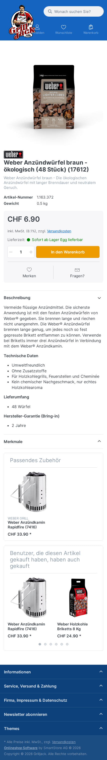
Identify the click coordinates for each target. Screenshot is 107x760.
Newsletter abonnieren (25, 714)
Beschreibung (17, 297)
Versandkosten (59, 231)
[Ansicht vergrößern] (53, 96)
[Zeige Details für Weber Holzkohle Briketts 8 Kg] (78, 598)
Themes (11, 728)
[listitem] (53, 96)
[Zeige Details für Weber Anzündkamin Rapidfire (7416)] (29, 492)
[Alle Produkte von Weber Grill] (13, 154)
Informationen (17, 671)
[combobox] (74, 11)
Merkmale (13, 441)
